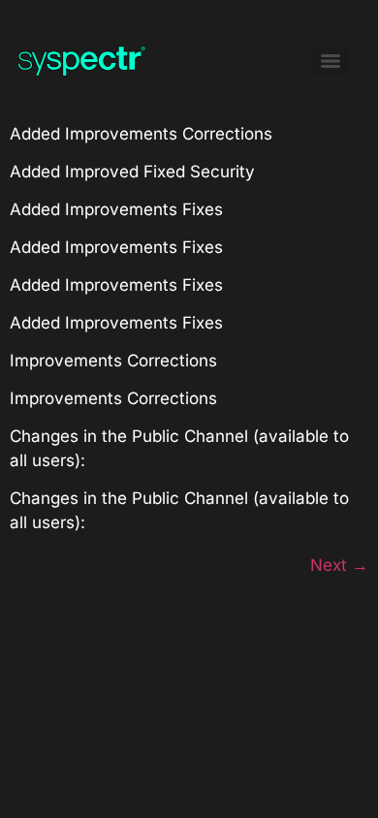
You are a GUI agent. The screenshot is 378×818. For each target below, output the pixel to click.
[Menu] (330, 61)
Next (339, 565)
